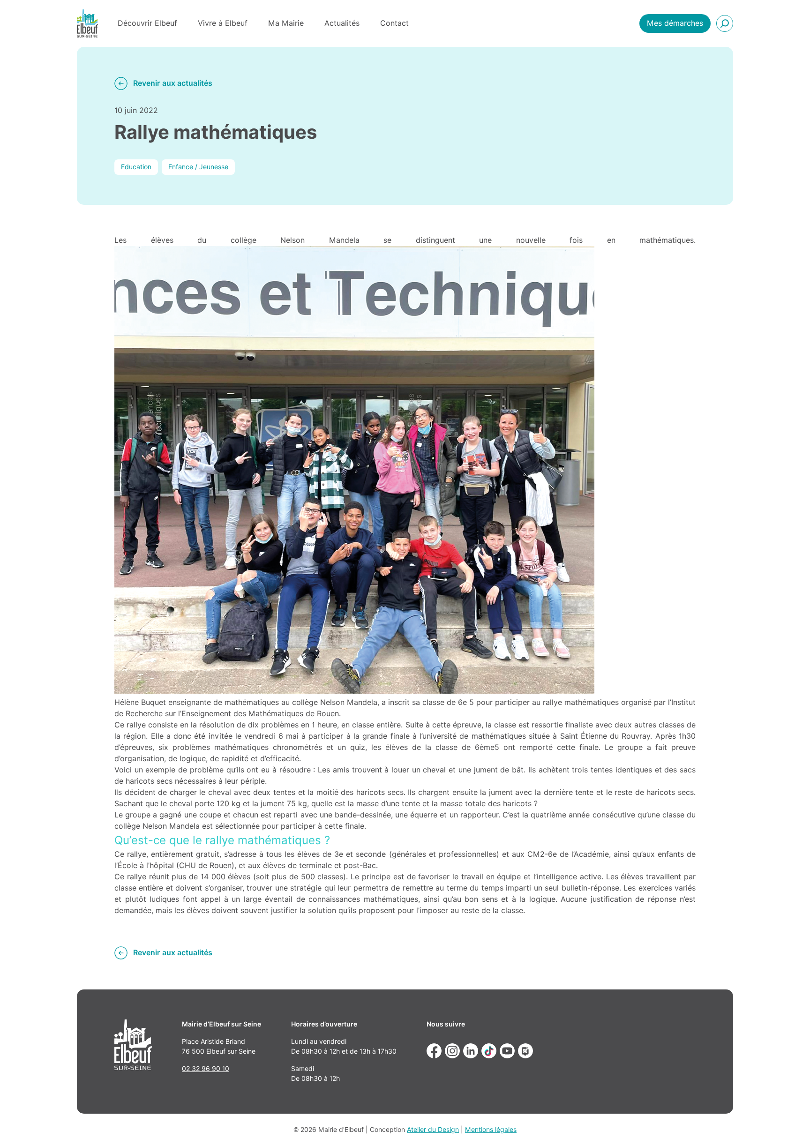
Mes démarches (675, 23)
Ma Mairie (286, 23)
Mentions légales (491, 1129)
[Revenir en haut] (789, 1125)
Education (136, 167)
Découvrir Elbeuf (147, 23)
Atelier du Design (433, 1129)
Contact (394, 23)
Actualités (342, 23)
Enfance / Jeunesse (198, 167)
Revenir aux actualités (172, 83)
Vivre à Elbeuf (223, 23)
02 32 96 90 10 (205, 1068)
